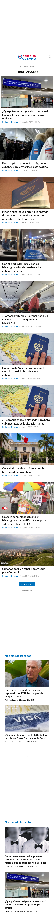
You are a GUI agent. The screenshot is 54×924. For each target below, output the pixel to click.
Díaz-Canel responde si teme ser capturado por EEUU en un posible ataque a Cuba (24, 693)
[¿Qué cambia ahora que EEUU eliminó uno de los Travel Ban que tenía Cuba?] (27, 718)
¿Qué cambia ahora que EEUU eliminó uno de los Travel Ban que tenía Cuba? (26, 736)
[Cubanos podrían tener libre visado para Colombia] (27, 550)
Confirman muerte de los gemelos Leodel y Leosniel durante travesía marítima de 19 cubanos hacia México (25, 859)
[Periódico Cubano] (27, 57)
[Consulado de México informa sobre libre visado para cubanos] (27, 449)
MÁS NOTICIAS (26, 584)
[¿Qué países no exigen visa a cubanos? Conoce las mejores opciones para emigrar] (27, 92)
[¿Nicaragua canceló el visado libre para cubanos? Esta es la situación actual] (27, 401)
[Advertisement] (27, 27)
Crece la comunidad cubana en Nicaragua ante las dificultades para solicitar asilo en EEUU (24, 520)
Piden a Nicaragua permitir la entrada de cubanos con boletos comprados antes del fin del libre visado (25, 215)
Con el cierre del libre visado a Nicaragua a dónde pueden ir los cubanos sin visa (21, 267)
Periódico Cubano (10, 122)
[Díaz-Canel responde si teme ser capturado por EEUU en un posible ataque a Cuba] (27, 673)
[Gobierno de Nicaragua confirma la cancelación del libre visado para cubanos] (27, 349)
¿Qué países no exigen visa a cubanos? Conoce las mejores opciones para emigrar (25, 115)
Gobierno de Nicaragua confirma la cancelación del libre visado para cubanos (23, 371)
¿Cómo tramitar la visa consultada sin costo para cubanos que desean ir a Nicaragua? (25, 319)
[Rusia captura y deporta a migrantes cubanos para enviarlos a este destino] (27, 144)
